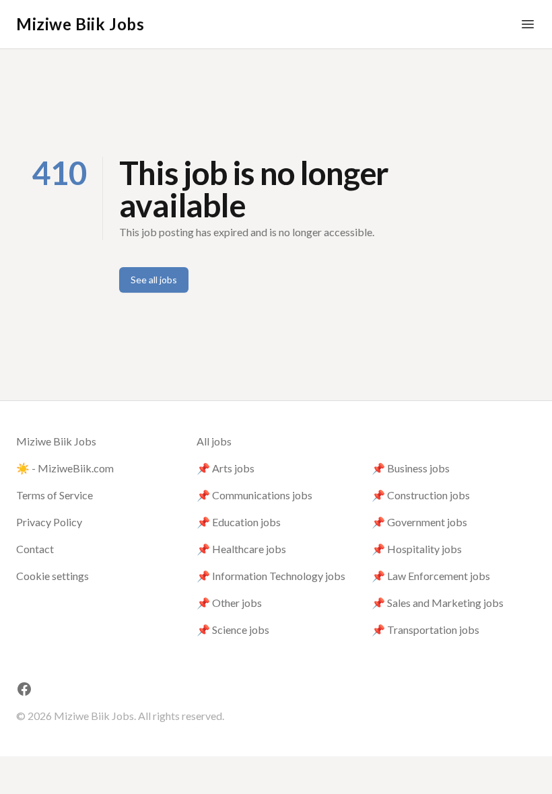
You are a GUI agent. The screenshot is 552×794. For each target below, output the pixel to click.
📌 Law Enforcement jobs (431, 575)
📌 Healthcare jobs (241, 548)
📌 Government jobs (419, 521)
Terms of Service (54, 495)
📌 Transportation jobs (425, 629)
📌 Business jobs (411, 468)
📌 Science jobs (233, 629)
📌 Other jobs (229, 602)
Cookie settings (52, 575)
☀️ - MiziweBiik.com (65, 468)
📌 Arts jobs (225, 468)
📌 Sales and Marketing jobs (438, 602)
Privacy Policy (49, 521)
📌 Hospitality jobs (417, 548)
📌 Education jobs (239, 521)
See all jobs (154, 279)
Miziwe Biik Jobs (80, 24)
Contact (35, 548)
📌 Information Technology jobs (271, 575)
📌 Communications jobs (254, 495)
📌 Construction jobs (421, 495)
